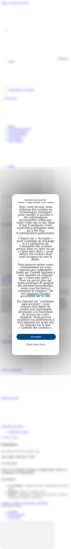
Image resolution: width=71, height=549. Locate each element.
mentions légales (38, 293)
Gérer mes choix (35, 344)
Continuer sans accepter (35, 200)
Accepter (36, 336)
